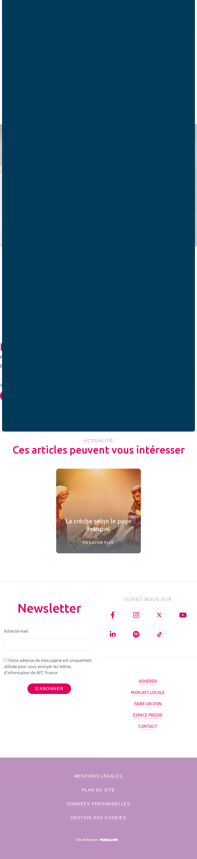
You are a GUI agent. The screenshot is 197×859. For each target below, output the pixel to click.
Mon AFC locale (148, 692)
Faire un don (147, 703)
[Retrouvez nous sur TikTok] (159, 634)
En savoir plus (98, 543)
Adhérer (148, 681)
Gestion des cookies (98, 818)
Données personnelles (99, 804)
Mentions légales (98, 776)
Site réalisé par (87, 839)
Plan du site (98, 790)
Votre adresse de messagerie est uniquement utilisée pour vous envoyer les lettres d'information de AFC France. (48, 666)
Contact (147, 726)
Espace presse (148, 715)
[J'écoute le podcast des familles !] (136, 634)
